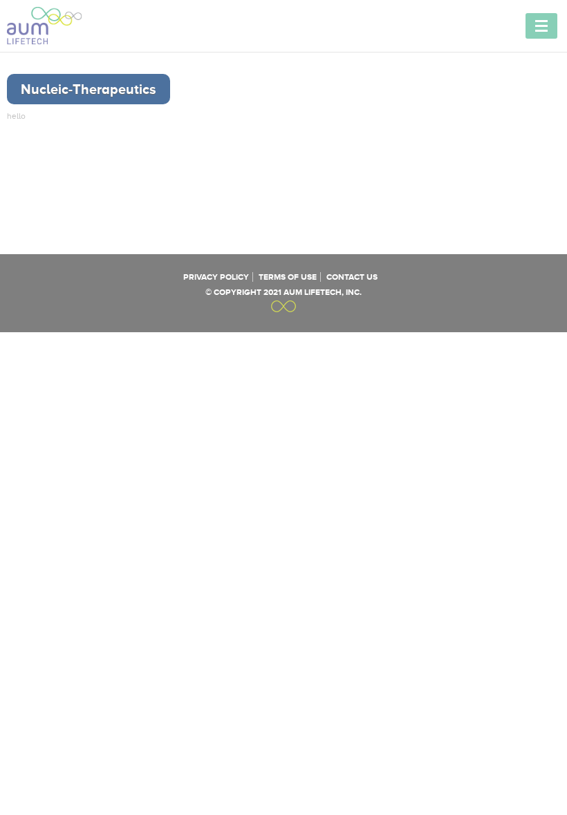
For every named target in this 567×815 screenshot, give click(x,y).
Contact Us (352, 277)
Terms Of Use (288, 277)
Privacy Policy (216, 277)
